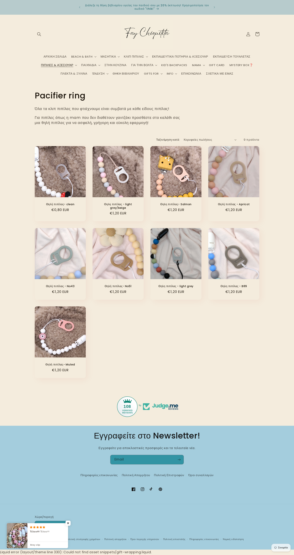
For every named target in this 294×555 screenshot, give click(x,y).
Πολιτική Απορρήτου (136, 475)
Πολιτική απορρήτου (115, 539)
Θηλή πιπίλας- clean (60, 204)
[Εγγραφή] (179, 459)
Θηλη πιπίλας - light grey (175, 286)
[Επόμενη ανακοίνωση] (214, 7)
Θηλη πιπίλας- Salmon (176, 204)
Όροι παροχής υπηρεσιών (144, 539)
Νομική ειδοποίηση (233, 539)
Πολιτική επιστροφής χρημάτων (83, 539)
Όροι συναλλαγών (201, 475)
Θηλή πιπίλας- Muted (60, 364)
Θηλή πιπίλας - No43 (60, 286)
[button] (39, 34)
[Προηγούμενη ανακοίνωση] (79, 7)
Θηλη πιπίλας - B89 (233, 286)
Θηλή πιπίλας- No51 (118, 286)
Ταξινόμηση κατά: (168, 140)
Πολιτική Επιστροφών (169, 475)
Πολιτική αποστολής (174, 539)
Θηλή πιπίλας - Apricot (234, 204)
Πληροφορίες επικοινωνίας (99, 475)
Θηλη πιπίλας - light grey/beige (118, 206)
